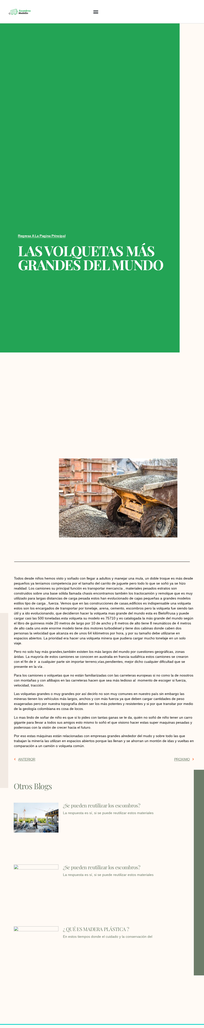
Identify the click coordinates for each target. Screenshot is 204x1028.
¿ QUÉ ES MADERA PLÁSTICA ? (96, 929)
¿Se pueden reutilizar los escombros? (101, 805)
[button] (96, 11)
